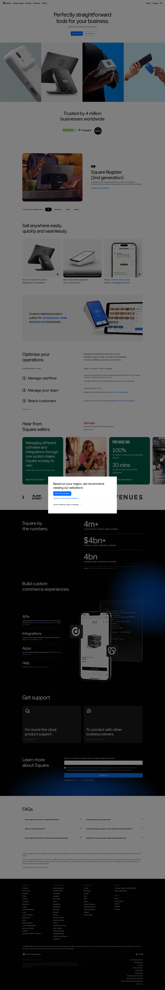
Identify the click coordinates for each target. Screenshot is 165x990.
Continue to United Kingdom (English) (65, 498)
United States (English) (62, 493)
